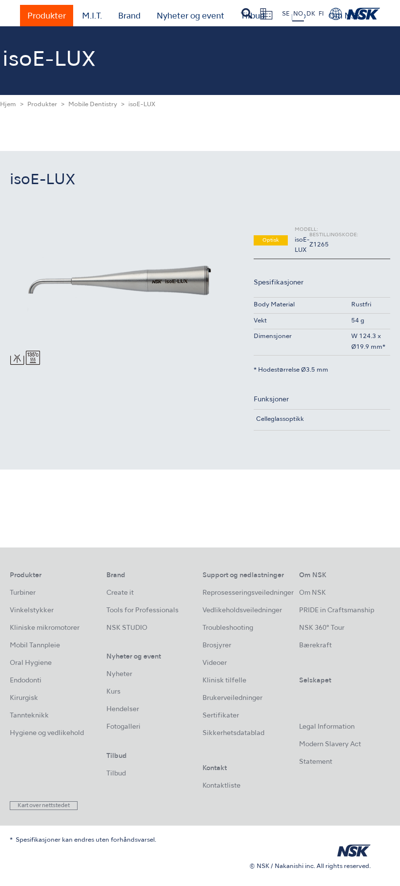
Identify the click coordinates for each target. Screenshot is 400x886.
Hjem (8, 105)
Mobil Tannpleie (35, 645)
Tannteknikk (29, 716)
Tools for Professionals (142, 610)
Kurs (113, 692)
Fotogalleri (123, 727)
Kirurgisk (24, 698)
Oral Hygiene (31, 663)
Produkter (46, 16)
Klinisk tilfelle (224, 681)
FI (321, 14)
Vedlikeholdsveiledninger (242, 610)
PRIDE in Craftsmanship (336, 610)
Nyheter (119, 674)
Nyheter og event (190, 16)
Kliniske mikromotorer (45, 628)
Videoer (214, 663)
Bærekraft (315, 645)
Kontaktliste (221, 786)
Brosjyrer (216, 645)
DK (310, 14)
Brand (129, 16)
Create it (120, 593)
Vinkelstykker (32, 610)
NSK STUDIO (126, 628)
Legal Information (327, 727)
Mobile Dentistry (92, 105)
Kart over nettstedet (44, 806)
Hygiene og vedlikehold (47, 733)
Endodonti (25, 681)
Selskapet (315, 681)
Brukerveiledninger (232, 698)
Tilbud (116, 774)
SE (286, 14)
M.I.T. (92, 16)
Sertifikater (220, 716)
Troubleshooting (227, 628)
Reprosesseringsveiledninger (248, 593)
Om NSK (312, 593)
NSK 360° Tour (321, 628)
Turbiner (23, 593)
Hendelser (122, 709)
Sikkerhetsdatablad (233, 733)
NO (298, 14)
